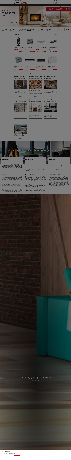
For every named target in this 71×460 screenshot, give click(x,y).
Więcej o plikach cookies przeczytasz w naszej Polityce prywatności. (10, 454)
